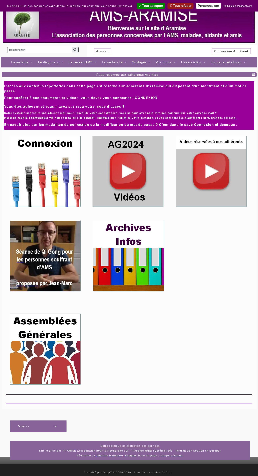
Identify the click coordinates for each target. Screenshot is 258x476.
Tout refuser (181, 5)
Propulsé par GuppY (98, 472)
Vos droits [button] (164, 62)
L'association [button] (192, 62)
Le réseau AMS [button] (81, 62)
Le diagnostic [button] (49, 62)
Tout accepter (152, 5)
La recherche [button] (113, 62)
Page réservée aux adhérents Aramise (127, 74)
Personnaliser (208, 5)
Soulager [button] (139, 62)
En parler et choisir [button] (227, 62)
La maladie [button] (20, 62)
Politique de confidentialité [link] (237, 6)
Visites (37, 426)
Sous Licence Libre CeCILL (153, 472)
